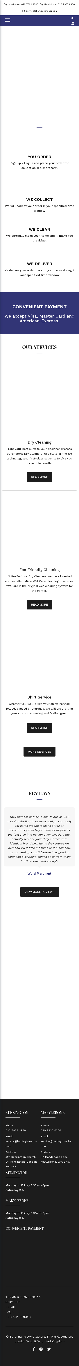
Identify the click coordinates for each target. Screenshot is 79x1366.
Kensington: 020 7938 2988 (23, 4)
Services (13, 1302)
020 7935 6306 (51, 1130)
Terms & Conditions (23, 1297)
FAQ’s (10, 1312)
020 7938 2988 (16, 1130)
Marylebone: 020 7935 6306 (59, 4)
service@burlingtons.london (41, 11)
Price (10, 1307)
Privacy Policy (18, 1317)
